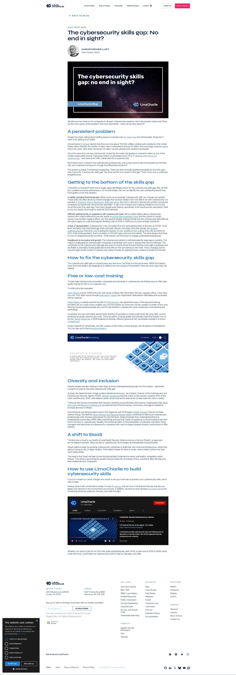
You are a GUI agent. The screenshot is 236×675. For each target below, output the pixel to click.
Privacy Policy (52, 616)
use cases (126, 582)
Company (174, 604)
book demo (182, 6)
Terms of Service (69, 616)
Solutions (175, 582)
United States (54, 589)
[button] (21, 669)
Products (125, 623)
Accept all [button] (12, 664)
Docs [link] (146, 6)
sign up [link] (168, 6)
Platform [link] (89, 6)
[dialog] (21, 645)
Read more (22, 634)
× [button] (37, 621)
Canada (87, 589)
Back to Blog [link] (80, 16)
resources (150, 582)
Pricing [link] (118, 6)
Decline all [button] (29, 664)
